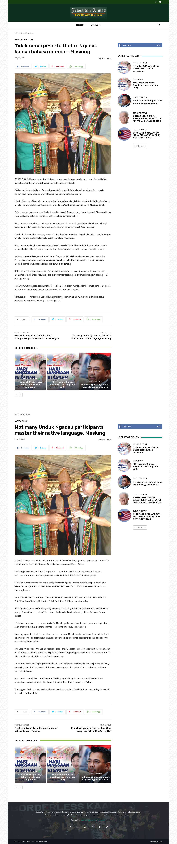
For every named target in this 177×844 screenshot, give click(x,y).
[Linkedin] (85, 827)
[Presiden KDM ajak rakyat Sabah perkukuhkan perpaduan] (30, 371)
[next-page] (21, 395)
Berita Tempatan (27, 33)
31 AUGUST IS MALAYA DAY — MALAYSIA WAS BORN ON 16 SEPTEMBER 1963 (147, 135)
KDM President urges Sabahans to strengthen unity (62, 384)
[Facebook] (156, 2)
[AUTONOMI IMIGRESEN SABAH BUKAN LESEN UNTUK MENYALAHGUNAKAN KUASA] (124, 117)
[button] (159, 25)
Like (158, 45)
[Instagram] (77, 827)
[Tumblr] (99, 827)
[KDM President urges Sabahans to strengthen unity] (63, 371)
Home (17, 33)
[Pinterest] (92, 827)
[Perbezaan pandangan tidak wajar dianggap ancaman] (95, 371)
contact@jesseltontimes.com (93, 820)
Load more (139, 146)
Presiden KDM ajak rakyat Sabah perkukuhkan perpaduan (30, 384)
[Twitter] (160, 2)
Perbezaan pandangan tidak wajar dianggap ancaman (95, 385)
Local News (62, 378)
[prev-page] (16, 395)
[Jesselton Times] (88, 13)
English (80, 25)
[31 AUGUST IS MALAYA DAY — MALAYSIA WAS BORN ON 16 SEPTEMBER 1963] (124, 134)
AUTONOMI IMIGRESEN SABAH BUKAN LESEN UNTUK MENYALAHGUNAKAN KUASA (147, 118)
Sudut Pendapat (140, 129)
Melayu (94, 25)
